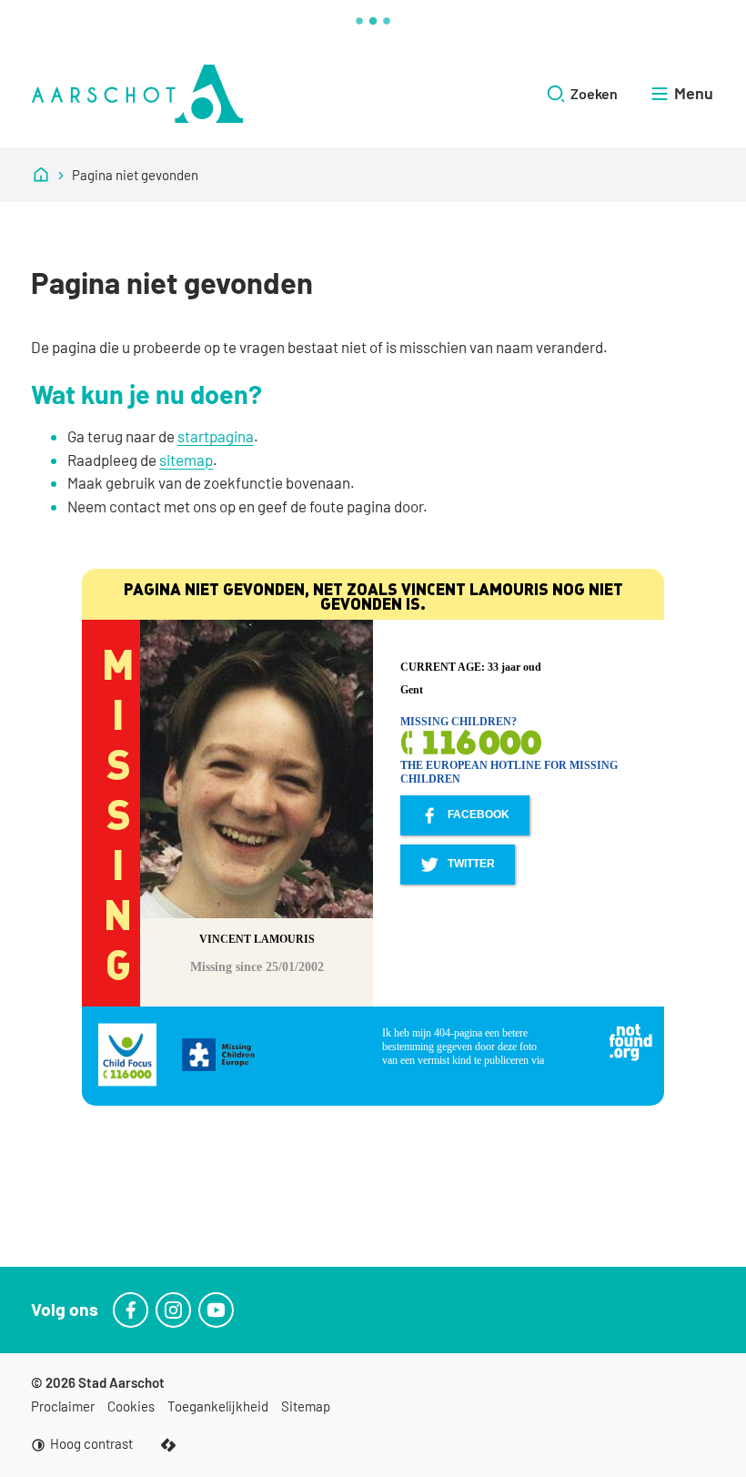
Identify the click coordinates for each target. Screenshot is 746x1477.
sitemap (186, 459)
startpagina (215, 436)
